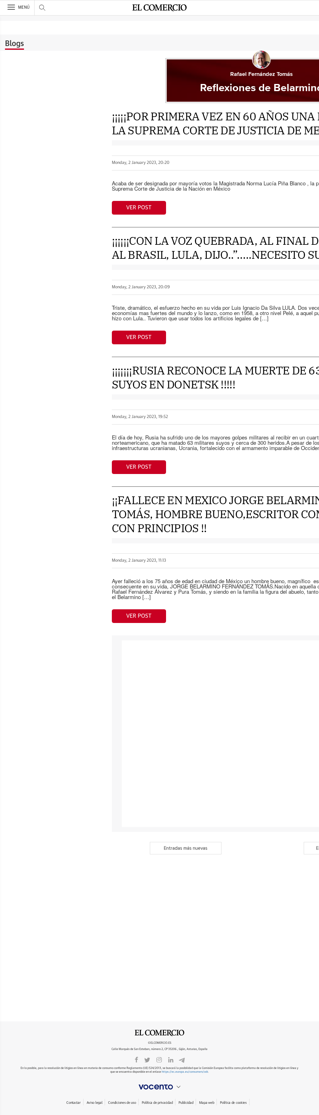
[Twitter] (147, 1059)
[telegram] (182, 1059)
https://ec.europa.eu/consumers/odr (185, 1072)
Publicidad (186, 1102)
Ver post (138, 208)
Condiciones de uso (122, 1102)
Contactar (73, 1102)
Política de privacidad (157, 1102)
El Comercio (159, 1032)
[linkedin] (171, 1059)
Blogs (14, 44)
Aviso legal (94, 1102)
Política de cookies (233, 1102)
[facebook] (136, 1059)
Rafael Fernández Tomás (261, 74)
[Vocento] (159, 1087)
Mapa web (206, 1102)
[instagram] (159, 1059)
